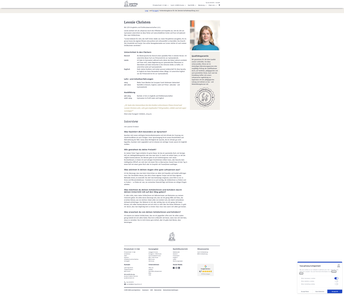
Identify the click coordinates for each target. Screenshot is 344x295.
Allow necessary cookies (308, 278)
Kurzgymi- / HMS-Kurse (155, 254)
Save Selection (319, 291)
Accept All (335, 291)
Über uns (151, 267)
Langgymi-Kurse (153, 252)
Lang (146, 10)
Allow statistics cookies (307, 281)
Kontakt (218, 2)
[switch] (336, 278)
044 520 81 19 (210, 2)
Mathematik (176, 252)
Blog (150, 273)
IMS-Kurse (151, 261)
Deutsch (175, 254)
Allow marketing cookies (308, 284)
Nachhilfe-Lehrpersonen (155, 271)
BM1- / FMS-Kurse (153, 257)
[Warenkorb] (219, 5)
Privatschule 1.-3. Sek (129, 252)
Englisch (175, 257)
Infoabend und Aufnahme (131, 259)
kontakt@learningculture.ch (134, 284)
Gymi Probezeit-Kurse (155, 255)
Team (125, 255)
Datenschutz (157, 290)
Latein (174, 259)
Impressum (145, 290)
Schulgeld (126, 261)
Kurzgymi (155, 10)
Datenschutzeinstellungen (170, 290)
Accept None (305, 291)
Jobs (150, 275)
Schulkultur (127, 254)
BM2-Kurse (152, 259)
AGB (151, 290)
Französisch (176, 255)
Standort (126, 257)
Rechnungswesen (178, 261)
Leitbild (151, 269)
